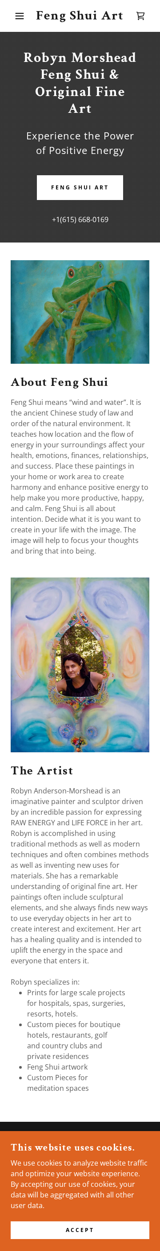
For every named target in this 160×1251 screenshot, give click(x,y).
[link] (80, 16)
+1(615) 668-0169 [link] (80, 219)
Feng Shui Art (80, 187)
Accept (80, 1230)
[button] (13, 16)
